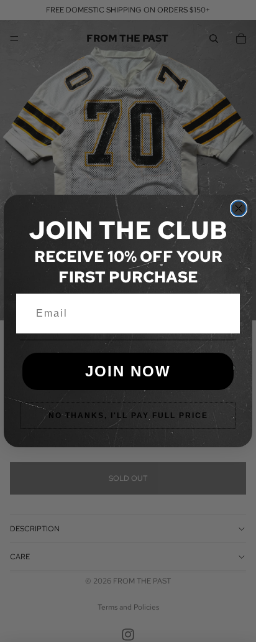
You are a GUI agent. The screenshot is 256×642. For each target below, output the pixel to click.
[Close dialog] (238, 208)
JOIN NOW (128, 371)
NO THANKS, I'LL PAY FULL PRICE (128, 415)
